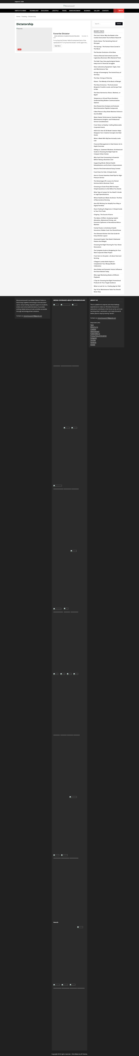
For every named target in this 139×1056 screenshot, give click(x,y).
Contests (105, 11)
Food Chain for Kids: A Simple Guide (105, 172)
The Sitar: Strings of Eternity (103, 78)
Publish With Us (95, 333)
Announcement (74, 11)
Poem (19, 49)
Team (92, 325)
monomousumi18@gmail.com (33, 316)
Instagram (93, 338)
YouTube (93, 340)
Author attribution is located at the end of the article (66, 36)
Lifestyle (55, 11)
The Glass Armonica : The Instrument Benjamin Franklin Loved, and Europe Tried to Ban (107, 87)
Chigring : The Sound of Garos (103, 214)
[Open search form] (111, 10)
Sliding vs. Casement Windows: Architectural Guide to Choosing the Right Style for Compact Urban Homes (108, 152)
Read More (58, 46)
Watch (121, 11)
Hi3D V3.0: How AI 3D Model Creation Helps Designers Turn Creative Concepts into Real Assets (107, 133)
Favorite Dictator (34, 39)
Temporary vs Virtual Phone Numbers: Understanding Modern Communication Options (107, 100)
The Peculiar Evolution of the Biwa (105, 52)
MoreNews (75, 1054)
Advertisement (94, 331)
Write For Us (94, 327)
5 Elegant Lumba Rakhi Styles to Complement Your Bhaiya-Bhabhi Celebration (104, 264)
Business (87, 11)
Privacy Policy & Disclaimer (98, 336)
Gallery (97, 11)
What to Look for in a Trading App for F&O (107, 286)
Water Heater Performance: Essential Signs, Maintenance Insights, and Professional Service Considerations (108, 119)
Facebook (93, 342)
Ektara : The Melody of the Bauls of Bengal (107, 81)
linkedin (92, 344)
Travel (64, 11)
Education (45, 11)
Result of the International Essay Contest (107, 168)
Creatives (93, 329)
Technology (34, 11)
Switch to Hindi (20, 11)
